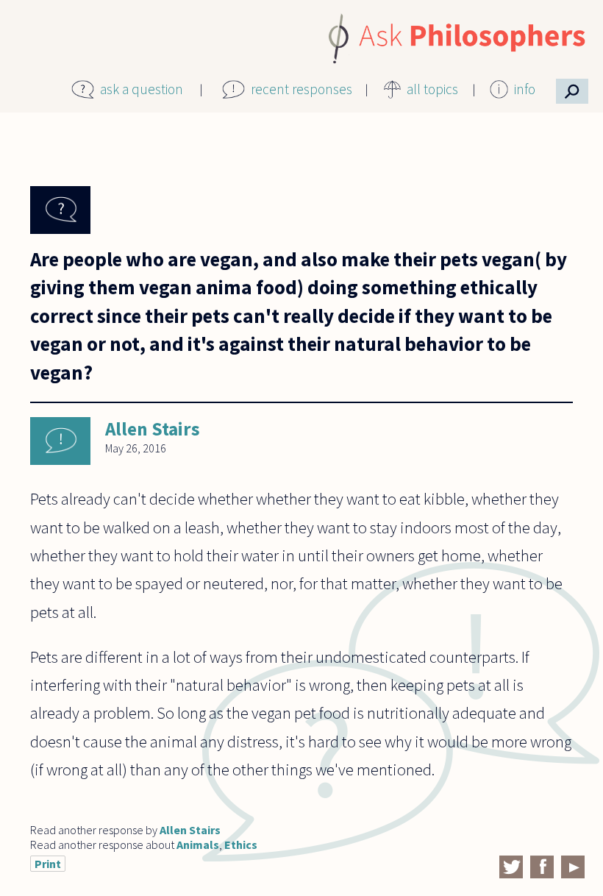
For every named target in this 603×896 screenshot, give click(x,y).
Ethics (240, 844)
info (524, 89)
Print (48, 863)
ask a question (141, 89)
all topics (432, 89)
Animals (197, 844)
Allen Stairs (152, 429)
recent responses (301, 89)
